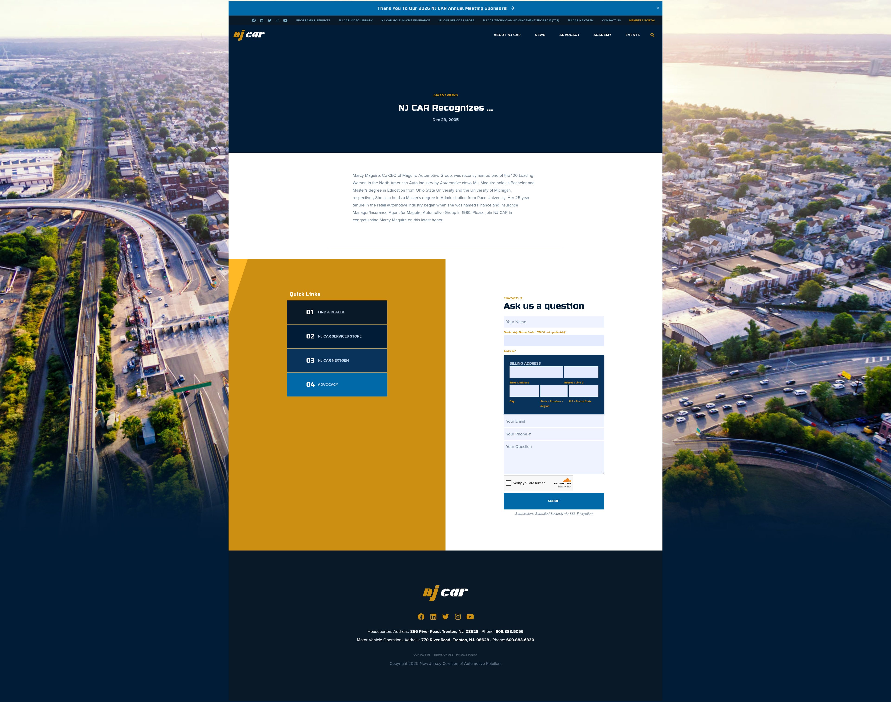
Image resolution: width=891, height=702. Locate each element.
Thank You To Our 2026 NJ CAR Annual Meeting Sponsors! (443, 8)
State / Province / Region (551, 404)
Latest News (445, 95)
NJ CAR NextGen (581, 20)
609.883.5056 (509, 631)
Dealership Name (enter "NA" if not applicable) (535, 332)
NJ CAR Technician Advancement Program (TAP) (521, 20)
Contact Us (611, 20)
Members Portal (642, 20)
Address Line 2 (574, 382)
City (512, 401)
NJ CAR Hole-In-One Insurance (405, 20)
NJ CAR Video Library (356, 20)
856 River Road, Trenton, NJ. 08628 (444, 631)
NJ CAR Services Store (457, 20)
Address (510, 351)
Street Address (519, 382)
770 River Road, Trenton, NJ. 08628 (455, 639)
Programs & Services (313, 20)
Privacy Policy (467, 654)
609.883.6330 (520, 639)
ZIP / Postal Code (580, 401)
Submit (554, 501)
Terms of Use (443, 654)
